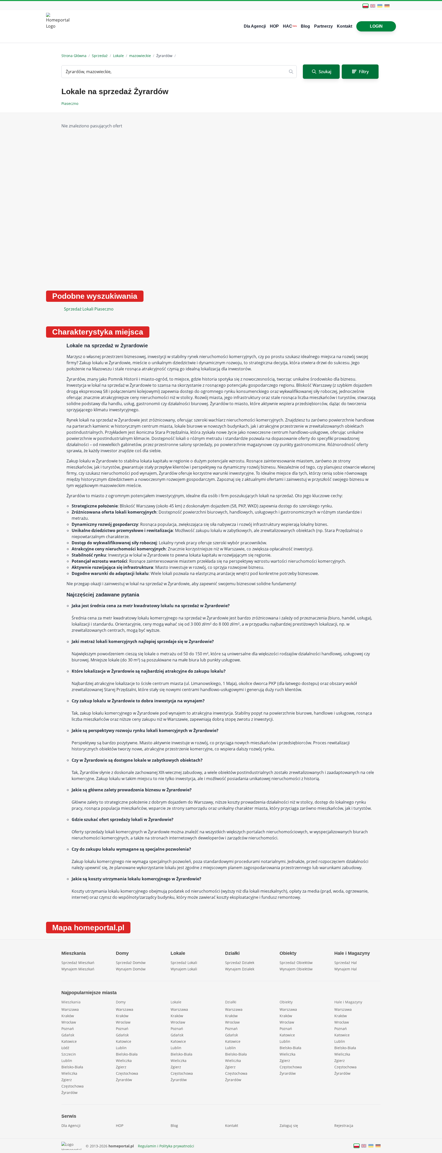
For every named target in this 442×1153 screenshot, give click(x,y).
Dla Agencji (255, 26)
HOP (274, 26)
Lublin (66, 1060)
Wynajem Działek (239, 969)
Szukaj (325, 71)
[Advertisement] (329, 202)
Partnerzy (323, 26)
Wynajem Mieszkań (77, 969)
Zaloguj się (289, 1125)
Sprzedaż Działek (239, 962)
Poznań (67, 1028)
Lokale (118, 55)
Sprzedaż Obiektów (296, 962)
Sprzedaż (100, 55)
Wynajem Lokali (184, 969)
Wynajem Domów (131, 969)
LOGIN (376, 26)
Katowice (69, 1041)
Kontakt (344, 26)
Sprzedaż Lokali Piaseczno (89, 309)
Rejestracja (343, 1125)
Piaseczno (70, 103)
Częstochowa (72, 1086)
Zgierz (66, 1079)
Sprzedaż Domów (131, 962)
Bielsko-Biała (72, 1067)
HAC (290, 26)
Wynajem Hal (345, 969)
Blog (305, 26)
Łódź (65, 1047)
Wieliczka (69, 1073)
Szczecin (68, 1054)
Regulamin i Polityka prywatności (166, 1146)
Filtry (364, 71)
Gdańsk (67, 1035)
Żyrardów (69, 1092)
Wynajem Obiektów (296, 969)
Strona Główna (73, 55)
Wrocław (68, 1022)
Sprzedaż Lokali (184, 962)
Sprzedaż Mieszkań (77, 962)
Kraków (67, 1015)
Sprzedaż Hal (345, 962)
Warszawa (70, 1009)
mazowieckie (140, 55)
